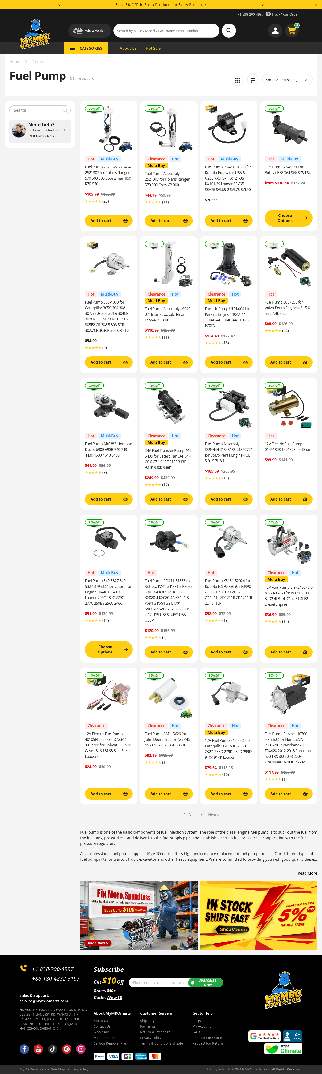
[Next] (262, 4)
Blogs (196, 1020)
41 (203, 815)
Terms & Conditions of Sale (161, 1043)
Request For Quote (207, 1037)
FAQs (196, 1032)
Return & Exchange (155, 1032)
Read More (307, 873)
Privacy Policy (150, 1037)
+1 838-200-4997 (251, 14)
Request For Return (207, 1043)
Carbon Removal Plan (110, 1043)
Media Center (104, 1037)
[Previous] (59, 4)
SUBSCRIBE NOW (207, 982)
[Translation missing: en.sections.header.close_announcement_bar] (316, 4)
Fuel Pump (33, 61)
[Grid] (238, 79)
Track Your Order (285, 14)
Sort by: (272, 79)
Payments (148, 1026)
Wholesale (102, 1032)
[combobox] (40, 110)
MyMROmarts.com (34, 1069)
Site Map (58, 1069)
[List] (253, 79)
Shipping (147, 1020)
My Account (201, 1026)
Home (14, 61)
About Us (101, 1020)
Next (212, 814)
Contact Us (102, 1026)
